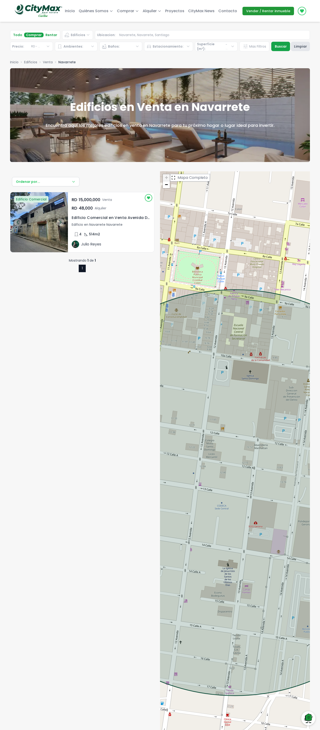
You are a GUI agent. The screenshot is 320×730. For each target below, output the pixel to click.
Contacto (227, 11)
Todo (17, 35)
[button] (166, 177)
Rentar (51, 35)
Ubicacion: (106, 35)
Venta (48, 62)
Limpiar (300, 46)
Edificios (30, 62)
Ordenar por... (28, 181)
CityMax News (201, 11)
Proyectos (174, 11)
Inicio (70, 11)
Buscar (281, 46)
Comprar (34, 35)
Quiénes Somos (93, 11)
